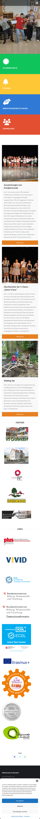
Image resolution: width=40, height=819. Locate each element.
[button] (37, 781)
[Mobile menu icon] (37, 3)
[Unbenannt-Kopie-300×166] (16, 455)
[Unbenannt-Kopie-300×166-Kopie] (16, 515)
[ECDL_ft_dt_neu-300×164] (16, 580)
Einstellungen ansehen (20, 811)
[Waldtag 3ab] (20, 359)
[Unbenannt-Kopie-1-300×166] (16, 541)
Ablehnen (20, 806)
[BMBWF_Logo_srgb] (16, 596)
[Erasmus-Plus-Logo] (16, 661)
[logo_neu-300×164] (16, 475)
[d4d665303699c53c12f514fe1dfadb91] (11, 711)
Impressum (27, 816)
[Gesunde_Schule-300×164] (16, 733)
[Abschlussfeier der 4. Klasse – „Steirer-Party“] (20, 265)
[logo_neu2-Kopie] (16, 435)
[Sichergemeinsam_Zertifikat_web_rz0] (16, 683)
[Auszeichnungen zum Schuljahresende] (20, 163)
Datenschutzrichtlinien (17, 816)
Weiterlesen (20, 243)
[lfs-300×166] (16, 495)
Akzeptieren (20, 801)
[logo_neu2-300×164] (16, 560)
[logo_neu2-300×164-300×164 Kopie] (16, 613)
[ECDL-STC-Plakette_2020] (16, 638)
